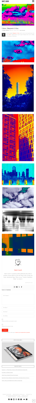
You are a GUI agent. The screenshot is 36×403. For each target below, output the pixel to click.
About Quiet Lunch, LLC (19, 394)
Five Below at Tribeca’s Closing (7, 372)
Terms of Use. (25, 395)
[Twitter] (19, 287)
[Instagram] (14, 287)
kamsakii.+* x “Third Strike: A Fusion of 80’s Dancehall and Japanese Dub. (14, 369)
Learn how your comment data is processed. (22, 332)
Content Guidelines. (22, 396)
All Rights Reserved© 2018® (13, 395)
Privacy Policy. (12, 396)
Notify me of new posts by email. (7, 326)
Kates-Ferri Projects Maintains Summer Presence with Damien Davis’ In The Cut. (15, 377)
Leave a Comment (22, 30)
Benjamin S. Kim (16, 33)
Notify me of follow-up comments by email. (9, 321)
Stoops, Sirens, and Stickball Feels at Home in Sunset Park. (12, 380)
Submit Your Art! (7, 394)
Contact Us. (29, 394)
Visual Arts (7, 30)
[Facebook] (21, 287)
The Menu (4, 30)
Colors (10, 34)
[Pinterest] (17, 287)
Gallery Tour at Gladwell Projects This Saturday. (10, 375)
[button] (33, 1)
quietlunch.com (28, 282)
